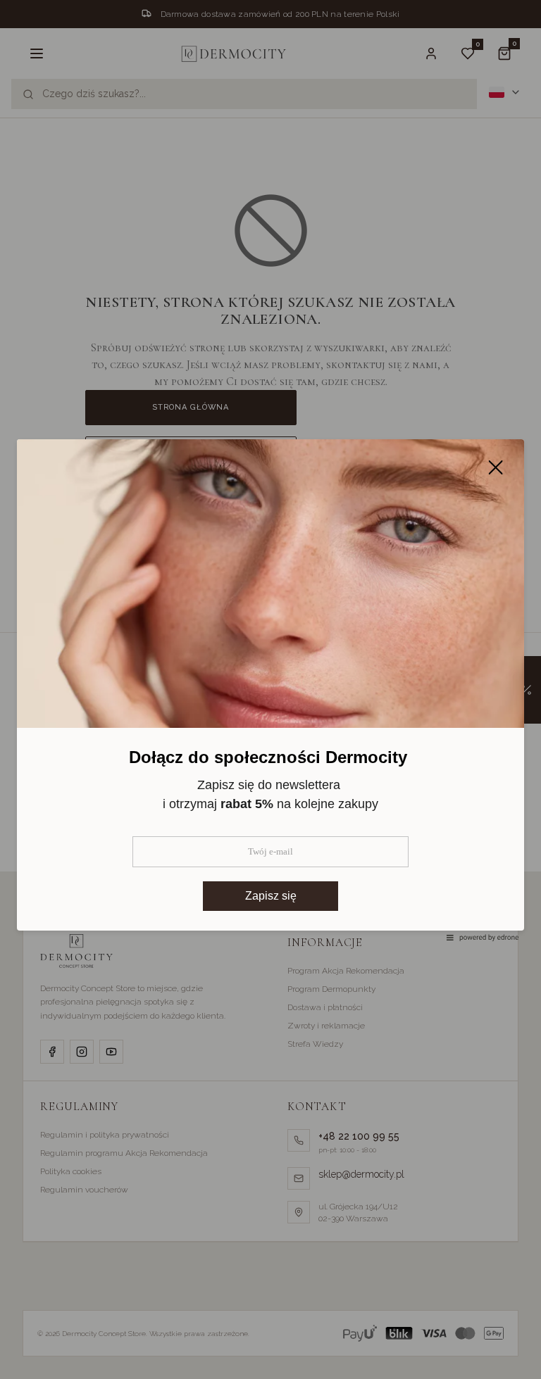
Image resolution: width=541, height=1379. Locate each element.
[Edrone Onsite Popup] (270, 689)
